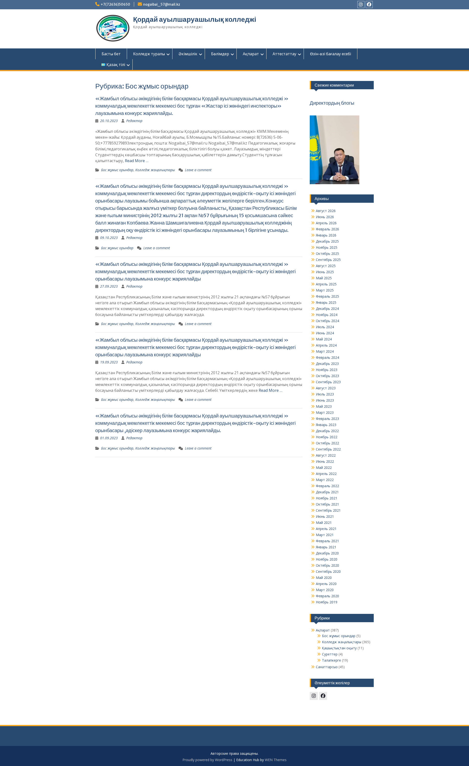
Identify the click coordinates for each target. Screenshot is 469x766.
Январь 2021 (326, 547)
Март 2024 (325, 351)
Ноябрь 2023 (326, 369)
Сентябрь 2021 (328, 510)
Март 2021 (325, 534)
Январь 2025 (326, 302)
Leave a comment (198, 170)
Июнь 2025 (325, 272)
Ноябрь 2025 (326, 247)
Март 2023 (325, 412)
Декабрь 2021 (327, 492)
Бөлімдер (220, 53)
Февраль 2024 (327, 357)
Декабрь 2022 (327, 430)
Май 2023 (324, 406)
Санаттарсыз (327, 667)
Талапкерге (331, 660)
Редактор (134, 120)
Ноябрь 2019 (326, 602)
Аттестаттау (284, 53)
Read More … (137, 160)
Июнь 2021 (325, 516)
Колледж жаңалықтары (155, 170)
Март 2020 (325, 589)
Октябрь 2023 (327, 375)
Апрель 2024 (326, 345)
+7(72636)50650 (115, 4)
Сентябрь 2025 (328, 259)
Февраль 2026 (327, 229)
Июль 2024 (325, 327)
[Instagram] (360, 4)
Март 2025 (325, 290)
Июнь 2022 (325, 461)
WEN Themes (276, 759)
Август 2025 (326, 265)
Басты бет (111, 53)
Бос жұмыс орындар (117, 170)
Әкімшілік (188, 53)
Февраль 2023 (327, 418)
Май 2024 (324, 339)
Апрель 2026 (326, 223)
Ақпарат (251, 53)
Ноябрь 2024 (326, 314)
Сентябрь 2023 (328, 382)
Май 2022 (324, 467)
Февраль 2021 (327, 541)
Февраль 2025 (327, 296)
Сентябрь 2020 (328, 571)
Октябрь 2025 (327, 253)
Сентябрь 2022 (328, 449)
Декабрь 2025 (327, 241)
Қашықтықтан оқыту (339, 648)
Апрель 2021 (326, 528)
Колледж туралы (149, 53)
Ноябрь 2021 (326, 498)
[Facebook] (369, 4)
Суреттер (330, 654)
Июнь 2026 (325, 216)
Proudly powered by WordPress (207, 759)
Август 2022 (326, 455)
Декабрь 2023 (327, 363)
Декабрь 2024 (327, 308)
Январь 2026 (326, 235)
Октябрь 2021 (327, 504)
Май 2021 (324, 522)
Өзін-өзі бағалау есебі (330, 53)
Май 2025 (324, 278)
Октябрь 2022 (327, 443)
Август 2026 (326, 210)
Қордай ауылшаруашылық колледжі (194, 19)
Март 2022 (325, 479)
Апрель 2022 (326, 473)
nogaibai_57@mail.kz (161, 4)
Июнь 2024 (325, 333)
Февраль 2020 (327, 596)
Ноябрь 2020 (326, 559)
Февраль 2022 (327, 486)
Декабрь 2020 (327, 553)
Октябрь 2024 (327, 320)
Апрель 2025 (326, 284)
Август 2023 (326, 388)
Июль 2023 (325, 394)
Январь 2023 (326, 424)
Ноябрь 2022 (326, 437)
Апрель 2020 (326, 583)
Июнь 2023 (325, 400)
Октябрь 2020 (327, 565)
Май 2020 (324, 577)
